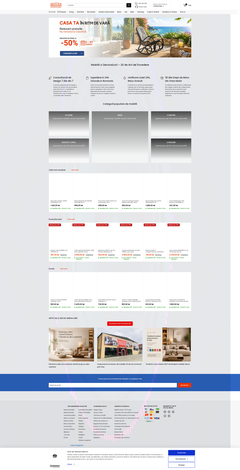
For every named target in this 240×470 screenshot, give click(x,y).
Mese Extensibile (69, 410)
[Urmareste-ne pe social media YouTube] (165, 416)
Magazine (97, 437)
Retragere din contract (121, 437)
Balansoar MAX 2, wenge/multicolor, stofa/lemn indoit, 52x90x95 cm (155, 251)
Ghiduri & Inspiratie (84, 440)
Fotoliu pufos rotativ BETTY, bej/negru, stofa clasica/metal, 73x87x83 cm (178, 300)
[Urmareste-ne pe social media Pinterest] (173, 412)
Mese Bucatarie (69, 412)
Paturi (80, 415)
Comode (67, 435)
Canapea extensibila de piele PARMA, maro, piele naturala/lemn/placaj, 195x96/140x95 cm (131, 251)
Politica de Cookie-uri (101, 421)
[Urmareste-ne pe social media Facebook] (165, 412)
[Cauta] (128, 5)
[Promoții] (120, 37)
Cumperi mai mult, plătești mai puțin (126, 412)
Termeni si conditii (100, 415)
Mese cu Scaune (69, 418)
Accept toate (181, 452)
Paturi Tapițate (83, 418)
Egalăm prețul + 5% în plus (122, 410)
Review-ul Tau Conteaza (102, 426)
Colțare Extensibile (84, 412)
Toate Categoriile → (77, 445)
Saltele (80, 421)
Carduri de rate (119, 421)
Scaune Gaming (69, 429)
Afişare (69, 464)
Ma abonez (184, 385)
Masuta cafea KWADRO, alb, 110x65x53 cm (59, 251)
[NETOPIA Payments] (152, 418)
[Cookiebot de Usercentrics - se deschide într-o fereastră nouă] (55, 466)
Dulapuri (81, 426)
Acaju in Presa (98, 412)
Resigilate (81, 435)
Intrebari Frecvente (100, 429)
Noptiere (81, 424)
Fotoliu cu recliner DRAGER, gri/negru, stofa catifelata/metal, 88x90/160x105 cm (132, 300)
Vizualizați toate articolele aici (120, 324)
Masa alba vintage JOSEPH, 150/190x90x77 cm (59, 201)
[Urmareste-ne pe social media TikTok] (169, 416)
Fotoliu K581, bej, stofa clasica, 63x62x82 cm (107, 300)
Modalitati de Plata (100, 432)
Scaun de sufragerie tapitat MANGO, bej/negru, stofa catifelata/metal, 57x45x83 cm (131, 201)
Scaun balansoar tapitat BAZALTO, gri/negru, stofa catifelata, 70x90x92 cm (153, 300)
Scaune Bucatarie (69, 415)
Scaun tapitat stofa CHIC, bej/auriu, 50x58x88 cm (176, 201)
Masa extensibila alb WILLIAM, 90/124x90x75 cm (83, 201)
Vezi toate (75, 170)
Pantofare (81, 429)
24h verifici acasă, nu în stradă (124, 415)
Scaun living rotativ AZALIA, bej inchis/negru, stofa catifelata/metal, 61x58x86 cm (107, 201)
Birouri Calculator (69, 424)
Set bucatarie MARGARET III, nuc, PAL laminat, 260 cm (179, 251)
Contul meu (157, 6)
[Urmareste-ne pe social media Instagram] (169, 412)
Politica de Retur (99, 435)
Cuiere (80, 432)
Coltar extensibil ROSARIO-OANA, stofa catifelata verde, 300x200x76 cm (84, 251)
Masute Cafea (68, 421)
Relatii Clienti (118, 432)
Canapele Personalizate (122, 426)
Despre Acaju (98, 410)
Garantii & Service (120, 424)
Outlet (80, 437)
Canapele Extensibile (84, 410)
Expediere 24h (119, 435)
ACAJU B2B (117, 429)
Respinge (181, 465)
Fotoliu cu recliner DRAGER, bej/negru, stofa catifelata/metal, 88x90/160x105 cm (60, 300)
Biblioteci (67, 432)
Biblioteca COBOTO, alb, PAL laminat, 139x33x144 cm (106, 251)
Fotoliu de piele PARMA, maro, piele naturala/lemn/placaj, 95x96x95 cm (83, 300)
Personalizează (181, 459)
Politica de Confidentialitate (103, 418)
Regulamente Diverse (101, 424)
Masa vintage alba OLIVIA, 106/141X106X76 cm (153, 201)
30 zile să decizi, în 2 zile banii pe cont (126, 418)
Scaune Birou (68, 426)
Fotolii (66, 437)
